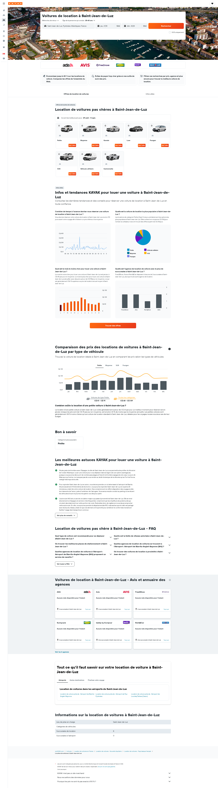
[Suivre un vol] (4, 36)
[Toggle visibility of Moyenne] (131, 253)
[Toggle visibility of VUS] (147, 253)
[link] (113, 325)
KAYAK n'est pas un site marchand (70, 773)
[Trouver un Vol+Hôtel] (4, 25)
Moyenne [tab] (108, 365)
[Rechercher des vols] (4, 10)
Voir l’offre (72, 145)
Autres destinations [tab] (77, 680)
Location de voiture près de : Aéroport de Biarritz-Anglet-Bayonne (77, 695)
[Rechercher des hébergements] (4, 15)
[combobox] (50, 20)
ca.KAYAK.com (59, 751)
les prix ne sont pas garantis (106, 766)
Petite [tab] (99, 365)
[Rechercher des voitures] (4, 20)
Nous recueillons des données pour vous (73, 777)
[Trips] (4, 47)
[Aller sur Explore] (4, 31)
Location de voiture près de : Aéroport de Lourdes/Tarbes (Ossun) (145, 695)
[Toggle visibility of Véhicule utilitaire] (151, 250)
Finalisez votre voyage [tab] (96, 680)
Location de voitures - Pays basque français (137, 751)
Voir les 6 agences (62, 652)
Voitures (69, 751)
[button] (3, 3)
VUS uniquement (178, 32)
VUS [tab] (117, 365)
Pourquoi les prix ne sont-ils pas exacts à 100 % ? (76, 781)
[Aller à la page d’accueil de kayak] (15, 3)
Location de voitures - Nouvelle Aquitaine (109, 751)
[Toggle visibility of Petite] (130, 250)
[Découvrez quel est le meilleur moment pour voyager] (4, 41)
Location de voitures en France (83, 751)
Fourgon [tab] (126, 365)
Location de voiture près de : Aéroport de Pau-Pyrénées (112, 695)
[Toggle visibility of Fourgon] (131, 256)
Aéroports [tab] (62, 680)
